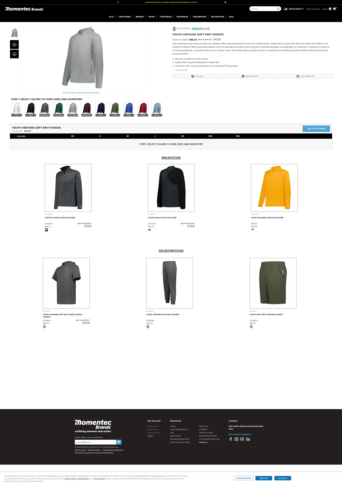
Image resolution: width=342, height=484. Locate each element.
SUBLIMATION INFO (208, 436)
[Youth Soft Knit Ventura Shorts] (273, 304)
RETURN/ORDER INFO (180, 439)
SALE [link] (231, 17)
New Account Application (240, 434)
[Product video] (14, 44)
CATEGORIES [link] (124, 17)
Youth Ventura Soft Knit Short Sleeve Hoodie (62, 315)
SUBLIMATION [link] (199, 17)
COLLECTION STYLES (171, 250)
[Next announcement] (225, 2)
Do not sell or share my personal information (94, 453)
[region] (171, 478)
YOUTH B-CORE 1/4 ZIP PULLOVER (60, 218)
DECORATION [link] (217, 17)
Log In (150, 436)
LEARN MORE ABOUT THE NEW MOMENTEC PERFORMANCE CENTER (171, 2)
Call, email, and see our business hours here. (246, 427)
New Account (313, 9)
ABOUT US (203, 426)
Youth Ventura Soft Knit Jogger (162, 314)
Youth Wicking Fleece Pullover (267, 218)
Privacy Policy (94, 450)
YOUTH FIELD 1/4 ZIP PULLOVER (162, 218)
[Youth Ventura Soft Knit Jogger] (170, 304)
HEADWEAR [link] (182, 17)
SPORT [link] (151, 17)
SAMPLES (203, 442)
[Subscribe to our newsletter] (118, 442)
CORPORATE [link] (166, 17)
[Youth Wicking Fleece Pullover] (274, 209)
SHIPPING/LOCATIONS (180, 442)
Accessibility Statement (113, 450)
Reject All (264, 478)
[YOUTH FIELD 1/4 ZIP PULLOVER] (171, 209)
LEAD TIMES (175, 436)
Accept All (282, 478)
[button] (279, 8)
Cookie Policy (83, 479)
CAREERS (203, 429)
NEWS (172, 426)
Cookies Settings (243, 478)
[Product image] (14, 38)
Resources (295, 9)
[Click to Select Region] (286, 9)
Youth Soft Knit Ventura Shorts (266, 314)
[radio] (16, 110)
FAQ (172, 433)
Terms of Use (99, 479)
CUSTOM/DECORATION (209, 439)
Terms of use (80, 450)
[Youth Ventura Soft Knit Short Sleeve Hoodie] (66, 304)
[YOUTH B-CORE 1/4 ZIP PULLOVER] (68, 209)
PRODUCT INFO (206, 433)
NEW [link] (111, 17)
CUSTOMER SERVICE (179, 429)
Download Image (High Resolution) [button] (82, 92)
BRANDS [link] (140, 17)
